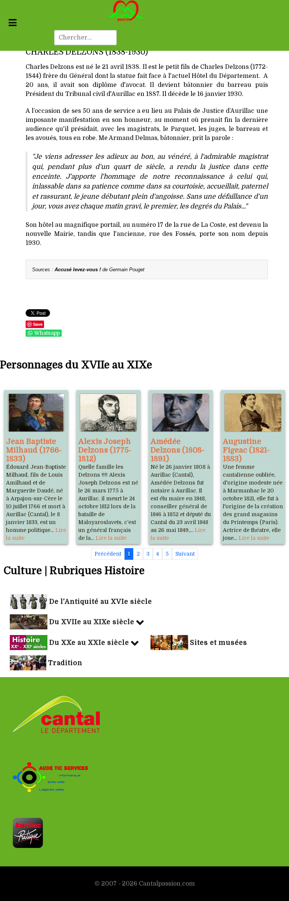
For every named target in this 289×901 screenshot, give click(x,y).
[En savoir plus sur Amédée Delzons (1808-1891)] (180, 413)
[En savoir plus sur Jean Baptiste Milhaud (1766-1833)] (36, 413)
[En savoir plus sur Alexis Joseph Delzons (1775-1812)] (108, 413)
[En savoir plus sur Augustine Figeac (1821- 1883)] (253, 413)
